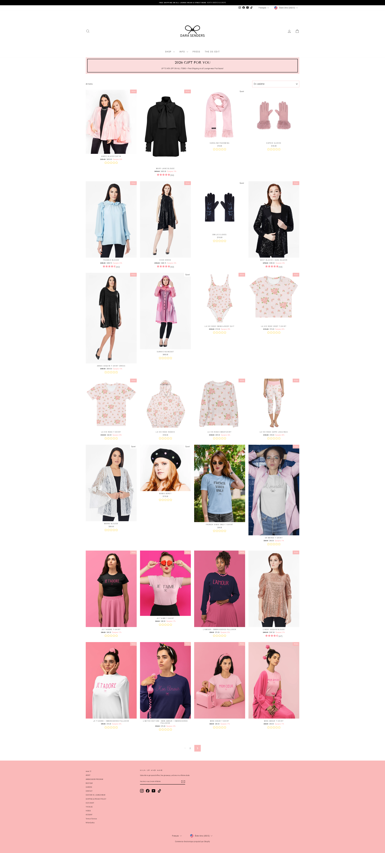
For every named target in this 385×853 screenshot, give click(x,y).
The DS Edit (212, 51)
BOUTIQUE (89, 783)
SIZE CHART (90, 803)
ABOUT (88, 775)
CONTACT (89, 791)
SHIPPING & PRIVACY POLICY (96, 799)
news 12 (88, 771)
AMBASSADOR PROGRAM (94, 779)
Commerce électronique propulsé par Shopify (192, 842)
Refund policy (90, 823)
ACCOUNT (89, 815)
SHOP (168, 51)
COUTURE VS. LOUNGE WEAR (95, 795)
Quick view (111, 151)
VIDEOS (88, 811)
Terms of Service (91, 819)
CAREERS (89, 787)
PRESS (196, 51)
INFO (182, 51)
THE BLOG (89, 807)
